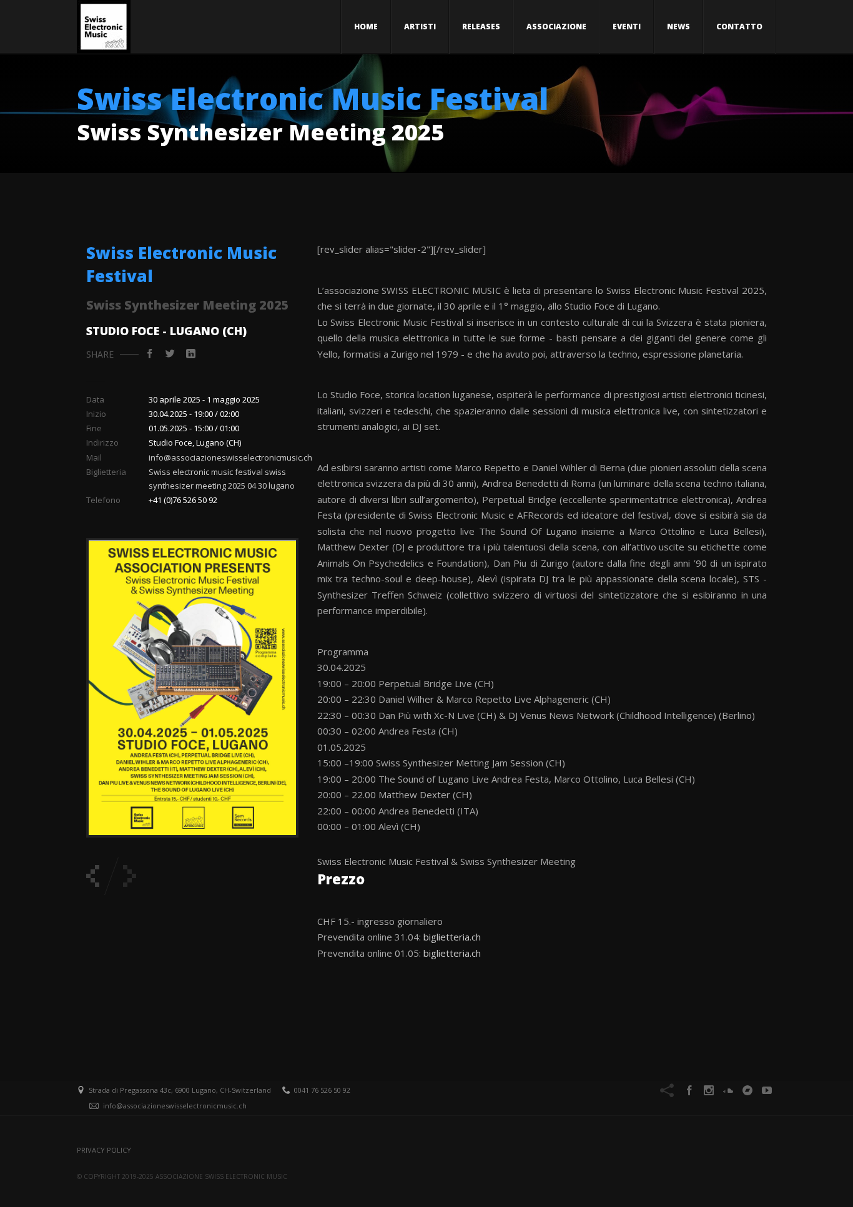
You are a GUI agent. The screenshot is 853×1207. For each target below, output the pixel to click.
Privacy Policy (104, 1150)
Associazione (556, 26)
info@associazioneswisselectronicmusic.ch (230, 457)
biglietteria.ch (452, 937)
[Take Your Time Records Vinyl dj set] (92, 876)
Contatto (739, 26)
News (678, 26)
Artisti (420, 26)
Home (366, 26)
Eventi (627, 26)
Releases (481, 26)
